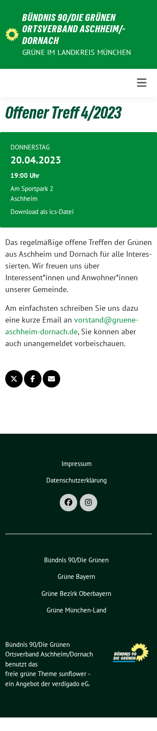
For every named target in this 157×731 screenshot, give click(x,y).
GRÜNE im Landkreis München (76, 52)
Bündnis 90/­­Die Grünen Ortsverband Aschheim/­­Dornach (73, 29)
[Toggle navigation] (142, 83)
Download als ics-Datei (42, 211)
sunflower (72, 674)
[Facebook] (68, 502)
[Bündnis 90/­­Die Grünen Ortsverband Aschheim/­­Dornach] (12, 34)
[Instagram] (88, 502)
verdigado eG (70, 684)
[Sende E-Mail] (51, 379)
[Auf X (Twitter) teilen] (14, 379)
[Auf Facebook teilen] (32, 379)
